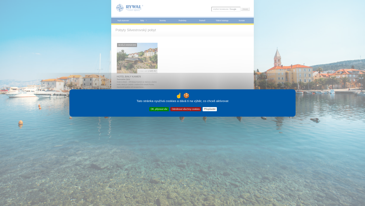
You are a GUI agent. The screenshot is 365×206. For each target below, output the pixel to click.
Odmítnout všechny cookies (186, 109)
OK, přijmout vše (159, 109)
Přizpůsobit (209, 109)
